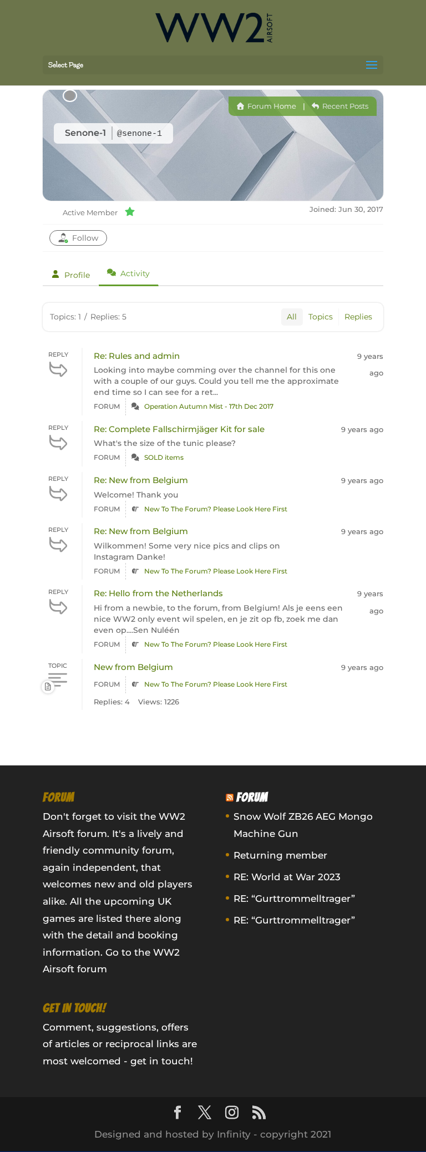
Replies (358, 317)
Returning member (280, 855)
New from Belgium (133, 667)
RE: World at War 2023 (287, 876)
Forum (252, 797)
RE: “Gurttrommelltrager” (294, 898)
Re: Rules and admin (137, 356)
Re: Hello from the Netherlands (158, 593)
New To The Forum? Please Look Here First (215, 509)
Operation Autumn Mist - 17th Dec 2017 (208, 406)
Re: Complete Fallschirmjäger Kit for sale (179, 429)
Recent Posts (344, 106)
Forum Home (271, 106)
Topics (320, 317)
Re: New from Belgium (141, 480)
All (292, 317)
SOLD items (164, 457)
